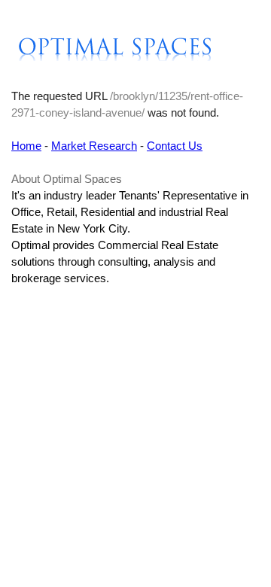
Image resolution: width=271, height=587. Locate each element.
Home (26, 145)
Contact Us (174, 145)
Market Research (94, 145)
